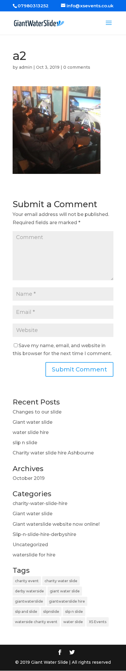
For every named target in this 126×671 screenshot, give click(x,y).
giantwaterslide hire (67, 601)
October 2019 (29, 478)
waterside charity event (36, 622)
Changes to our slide (37, 412)
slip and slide (26, 611)
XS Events (97, 622)
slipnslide (51, 611)
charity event (27, 581)
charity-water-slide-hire (40, 503)
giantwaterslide (29, 601)
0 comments (76, 67)
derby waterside (29, 591)
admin (25, 67)
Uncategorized (30, 544)
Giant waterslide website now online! (56, 524)
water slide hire (31, 432)
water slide (73, 622)
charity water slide (61, 581)
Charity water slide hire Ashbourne (53, 453)
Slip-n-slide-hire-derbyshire (44, 534)
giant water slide (65, 591)
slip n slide (25, 442)
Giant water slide (32, 422)
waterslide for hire (34, 555)
